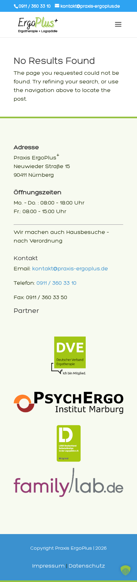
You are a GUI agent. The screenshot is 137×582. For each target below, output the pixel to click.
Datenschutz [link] (87, 565)
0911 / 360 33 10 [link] (56, 282)
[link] (87, 6)
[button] (125, 570)
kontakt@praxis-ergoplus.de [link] (70, 268)
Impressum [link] (48, 565)
